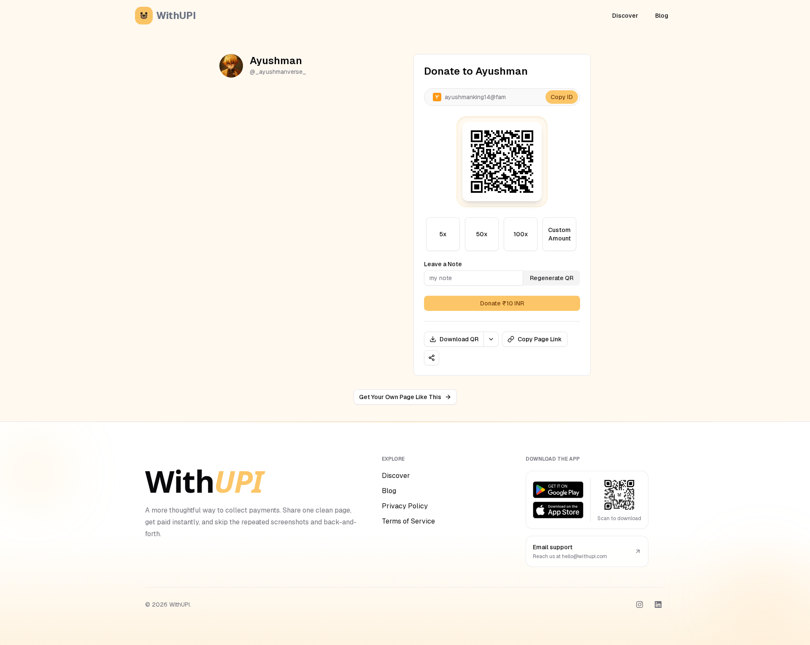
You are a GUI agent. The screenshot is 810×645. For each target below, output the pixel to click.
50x (482, 234)
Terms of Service (408, 521)
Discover (625, 15)
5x (443, 234)
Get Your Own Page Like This (400, 397)
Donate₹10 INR (502, 303)
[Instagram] (639, 604)
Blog (661, 15)
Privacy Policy (405, 506)
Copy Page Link (540, 339)
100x (520, 234)
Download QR (459, 339)
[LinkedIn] (658, 604)
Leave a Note (443, 264)
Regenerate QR (551, 278)
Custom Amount (559, 234)
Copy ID (562, 97)
